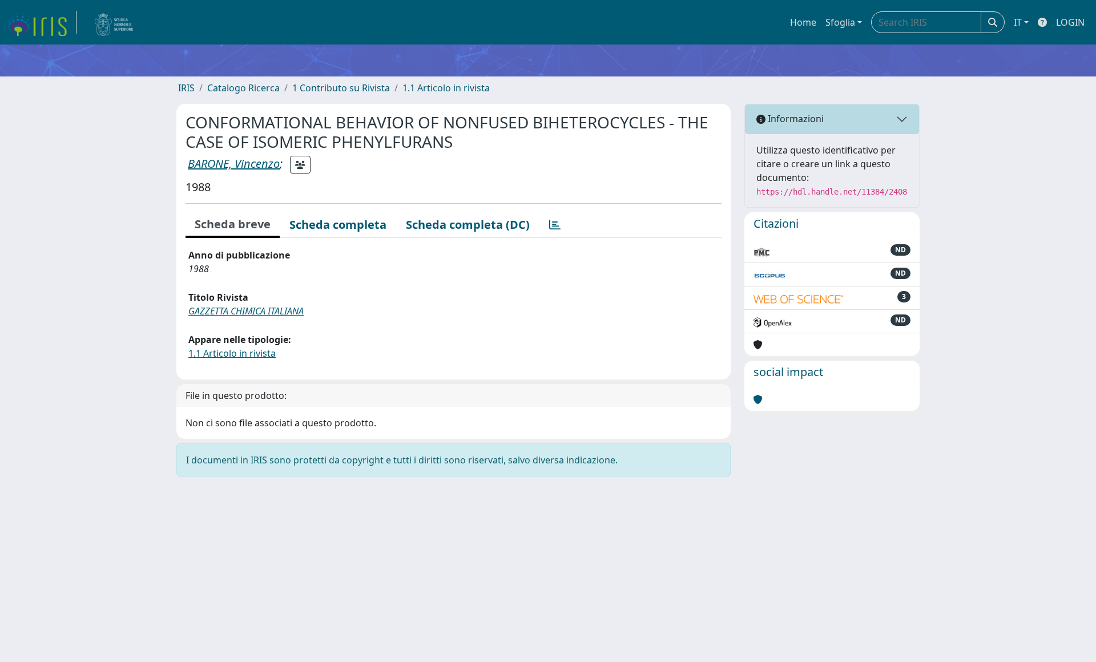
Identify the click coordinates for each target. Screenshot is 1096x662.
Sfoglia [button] (840, 22)
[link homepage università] (114, 22)
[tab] (554, 225)
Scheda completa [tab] (337, 224)
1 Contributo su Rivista (341, 88)
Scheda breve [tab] (233, 224)
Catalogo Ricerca (243, 88)
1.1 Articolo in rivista (446, 88)
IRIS (186, 88)
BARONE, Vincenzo (234, 163)
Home (803, 22)
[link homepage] (41, 22)
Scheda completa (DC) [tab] (468, 224)
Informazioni (794, 118)
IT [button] (1018, 22)
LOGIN (1070, 22)
